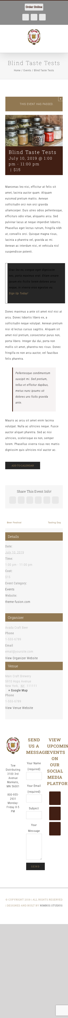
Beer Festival (14, 522)
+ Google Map (18, 690)
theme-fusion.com (17, 602)
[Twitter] (55, 813)
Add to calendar (23, 465)
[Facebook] (55, 798)
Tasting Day (54, 522)
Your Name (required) (34, 766)
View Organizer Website (21, 658)
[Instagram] (55, 828)
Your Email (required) (34, 788)
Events (9, 589)
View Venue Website (19, 708)
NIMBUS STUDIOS (51, 905)
